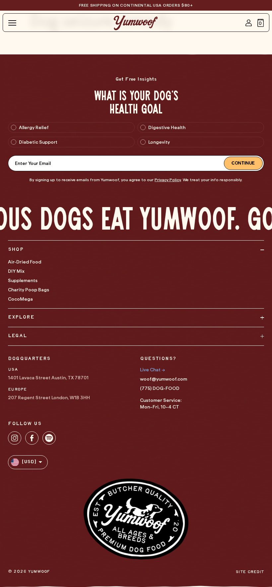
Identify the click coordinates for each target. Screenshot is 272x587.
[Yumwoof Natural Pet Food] (136, 23)
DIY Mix (16, 271)
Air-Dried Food (24, 261)
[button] (260, 23)
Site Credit (250, 572)
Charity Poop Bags (28, 289)
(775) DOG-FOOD (159, 388)
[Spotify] (49, 438)
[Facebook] (31, 438)
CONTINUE (243, 163)
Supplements (22, 280)
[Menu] (12, 23)
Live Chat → (152, 369)
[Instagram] (14, 438)
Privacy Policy (168, 180)
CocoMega (20, 299)
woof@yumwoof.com (163, 379)
